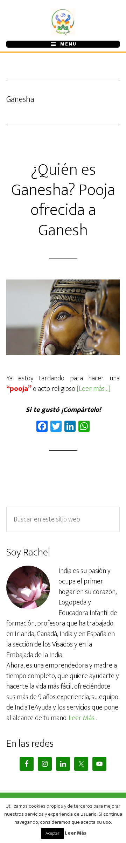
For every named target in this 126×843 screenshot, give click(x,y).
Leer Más (75, 833)
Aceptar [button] (52, 833)
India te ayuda (63, 22)
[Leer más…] (94, 389)
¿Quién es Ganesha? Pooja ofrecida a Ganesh (63, 200)
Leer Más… (83, 718)
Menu (68, 44)
